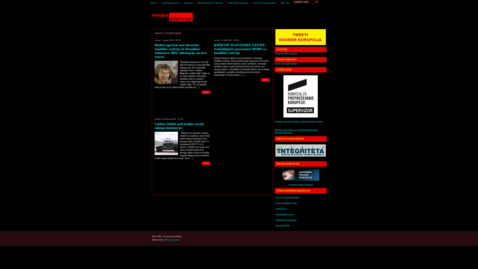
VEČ (206, 92)
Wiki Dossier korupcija (286, 220)
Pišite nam (285, 3)
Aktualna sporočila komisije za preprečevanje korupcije (298, 121)
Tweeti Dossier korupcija (238, 3)
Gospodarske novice (170, 3)
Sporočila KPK (282, 225)
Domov (154, 3)
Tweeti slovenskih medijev (286, 63)
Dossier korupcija (172, 18)
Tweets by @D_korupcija (285, 53)
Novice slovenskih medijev (264, 3)
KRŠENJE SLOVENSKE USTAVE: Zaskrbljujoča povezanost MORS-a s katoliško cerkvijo (240, 49)
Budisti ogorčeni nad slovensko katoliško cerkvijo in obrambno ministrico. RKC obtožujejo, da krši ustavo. (181, 51)
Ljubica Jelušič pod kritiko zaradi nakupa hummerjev (179, 126)
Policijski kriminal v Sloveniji (210, 3)
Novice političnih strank (286, 203)
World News (281, 209)
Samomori (188, 3)
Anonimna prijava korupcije (300, 184)
